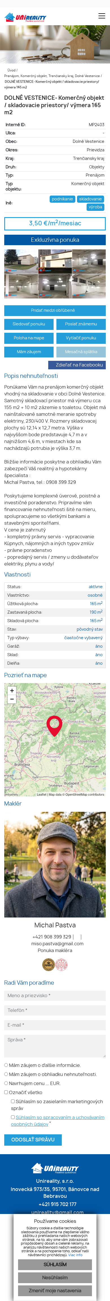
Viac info (75, 1255)
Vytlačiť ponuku (81, 338)
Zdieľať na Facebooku (79, 365)
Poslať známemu (81, 324)
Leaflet (41, 794)
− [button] (12, 699)
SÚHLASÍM (55, 1264)
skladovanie (90, 199)
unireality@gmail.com (57, 1213)
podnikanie (62, 199)
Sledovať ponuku (29, 324)
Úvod (11, 70)
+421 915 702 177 (57, 1204)
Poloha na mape (29, 338)
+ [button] (12, 690)
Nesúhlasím (55, 1277)
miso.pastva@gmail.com (56, 944)
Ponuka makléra (55, 950)
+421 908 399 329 (51, 937)
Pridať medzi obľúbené (53, 310)
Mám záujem (29, 352)
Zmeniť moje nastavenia (55, 1291)
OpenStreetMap (76, 794)
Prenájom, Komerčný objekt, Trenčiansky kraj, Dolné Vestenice (52, 76)
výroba (95, 207)
